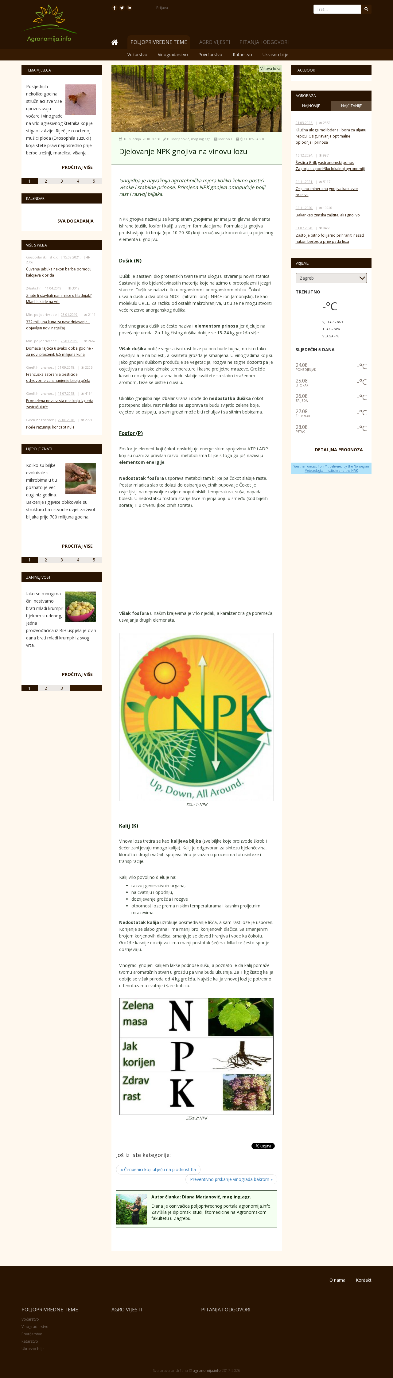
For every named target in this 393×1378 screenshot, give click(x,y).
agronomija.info (207, 1370)
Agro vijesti (214, 42)
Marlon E (225, 139)
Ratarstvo (242, 54)
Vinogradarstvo (173, 54)
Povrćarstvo (210, 54)
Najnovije (311, 105)
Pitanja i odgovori (264, 42)
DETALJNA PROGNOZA (339, 449)
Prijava (162, 7)
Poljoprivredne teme (49, 1309)
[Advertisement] (231, 561)
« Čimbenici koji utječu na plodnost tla (158, 1169)
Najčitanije (351, 105)
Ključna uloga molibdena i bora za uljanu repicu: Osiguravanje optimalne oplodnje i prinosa (331, 136)
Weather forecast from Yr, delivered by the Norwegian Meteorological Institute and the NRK (331, 468)
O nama (337, 1280)
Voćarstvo (137, 54)
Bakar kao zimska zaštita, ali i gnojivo (328, 215)
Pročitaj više (77, 167)
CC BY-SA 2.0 (254, 139)
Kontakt (364, 1280)
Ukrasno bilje (275, 54)
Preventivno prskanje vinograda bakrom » (231, 1179)
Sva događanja (75, 221)
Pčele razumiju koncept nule (50, 427)
